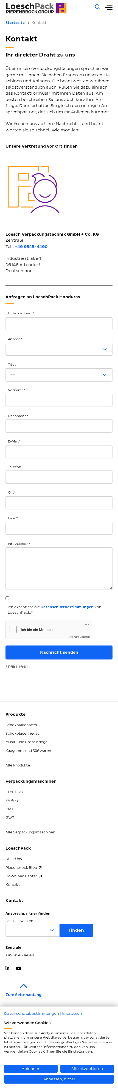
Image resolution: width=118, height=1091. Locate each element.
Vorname (17, 390)
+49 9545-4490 (31, 246)
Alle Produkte (17, 765)
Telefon (14, 467)
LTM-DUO (14, 792)
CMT (9, 809)
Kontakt (12, 885)
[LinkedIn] (7, 969)
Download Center (21, 876)
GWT (9, 818)
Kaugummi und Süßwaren (28, 751)
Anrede (15, 339)
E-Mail (14, 441)
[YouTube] (18, 969)
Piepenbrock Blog (21, 868)
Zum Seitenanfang (23, 995)
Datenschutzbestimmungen (67, 607)
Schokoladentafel (21, 725)
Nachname (18, 416)
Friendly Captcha (80, 636)
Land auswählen (19, 921)
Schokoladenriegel (22, 733)
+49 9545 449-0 (20, 955)
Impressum (72, 1013)
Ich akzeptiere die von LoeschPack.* (55, 610)
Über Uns (13, 859)
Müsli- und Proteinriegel (27, 742)
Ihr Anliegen (19, 544)
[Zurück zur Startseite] (47, 8)
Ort (12, 492)
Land (13, 518)
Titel (12, 365)
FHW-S (12, 800)
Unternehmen (21, 313)
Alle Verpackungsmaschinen (30, 832)
